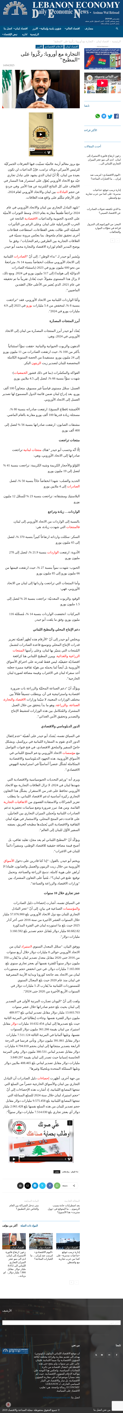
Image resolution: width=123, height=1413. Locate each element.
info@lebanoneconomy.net (56, 1397)
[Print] (20, 1185)
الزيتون (36, 363)
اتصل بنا (8, 28)
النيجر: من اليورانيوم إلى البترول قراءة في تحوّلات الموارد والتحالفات (104, 228)
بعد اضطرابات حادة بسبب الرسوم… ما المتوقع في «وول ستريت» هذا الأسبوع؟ (64, 1209)
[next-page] (72, 1282)
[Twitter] (42, 1185)
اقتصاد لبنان (21, 28)
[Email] (28, 1185)
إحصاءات (43, 1078)
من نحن (106, 1409)
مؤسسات (68, 753)
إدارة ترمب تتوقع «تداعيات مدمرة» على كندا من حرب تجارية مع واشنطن (103, 194)
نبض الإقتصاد (10, 34)
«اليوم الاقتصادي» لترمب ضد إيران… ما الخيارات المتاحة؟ (41, 1255)
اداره (24, 34)
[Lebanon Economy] (61, 13)
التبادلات (62, 192)
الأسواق (9, 861)
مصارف (89, 28)
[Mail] (101, 1355)
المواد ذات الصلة (29, 1225)
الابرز (35, 28)
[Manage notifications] (8, 1404)
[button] (117, 28)
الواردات (53, 552)
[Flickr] (109, 1355)
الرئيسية (34, 34)
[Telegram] (35, 1185)
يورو (29, 305)
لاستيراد (26, 946)
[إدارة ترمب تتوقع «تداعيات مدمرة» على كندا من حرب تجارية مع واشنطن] (68, 1241)
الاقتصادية (31, 218)
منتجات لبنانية (32, 450)
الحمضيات (21, 372)
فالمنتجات (73, 527)
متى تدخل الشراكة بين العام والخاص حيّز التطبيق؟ (24, 1207)
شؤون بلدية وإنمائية (51, 28)
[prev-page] (77, 1282)
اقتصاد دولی (44, 1247)
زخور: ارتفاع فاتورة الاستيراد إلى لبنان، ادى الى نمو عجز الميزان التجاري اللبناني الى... (104, 159)
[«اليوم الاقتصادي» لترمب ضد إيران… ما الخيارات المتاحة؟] (41, 1241)
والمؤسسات (71, 908)
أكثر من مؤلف (9, 1225)
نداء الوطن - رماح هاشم (70, 1172)
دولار (14, 1023)
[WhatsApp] (57, 1185)
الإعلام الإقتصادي (54, 46)
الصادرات (20, 256)
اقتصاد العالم (73, 28)
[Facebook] (50, 1185)
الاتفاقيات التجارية (15, 802)
